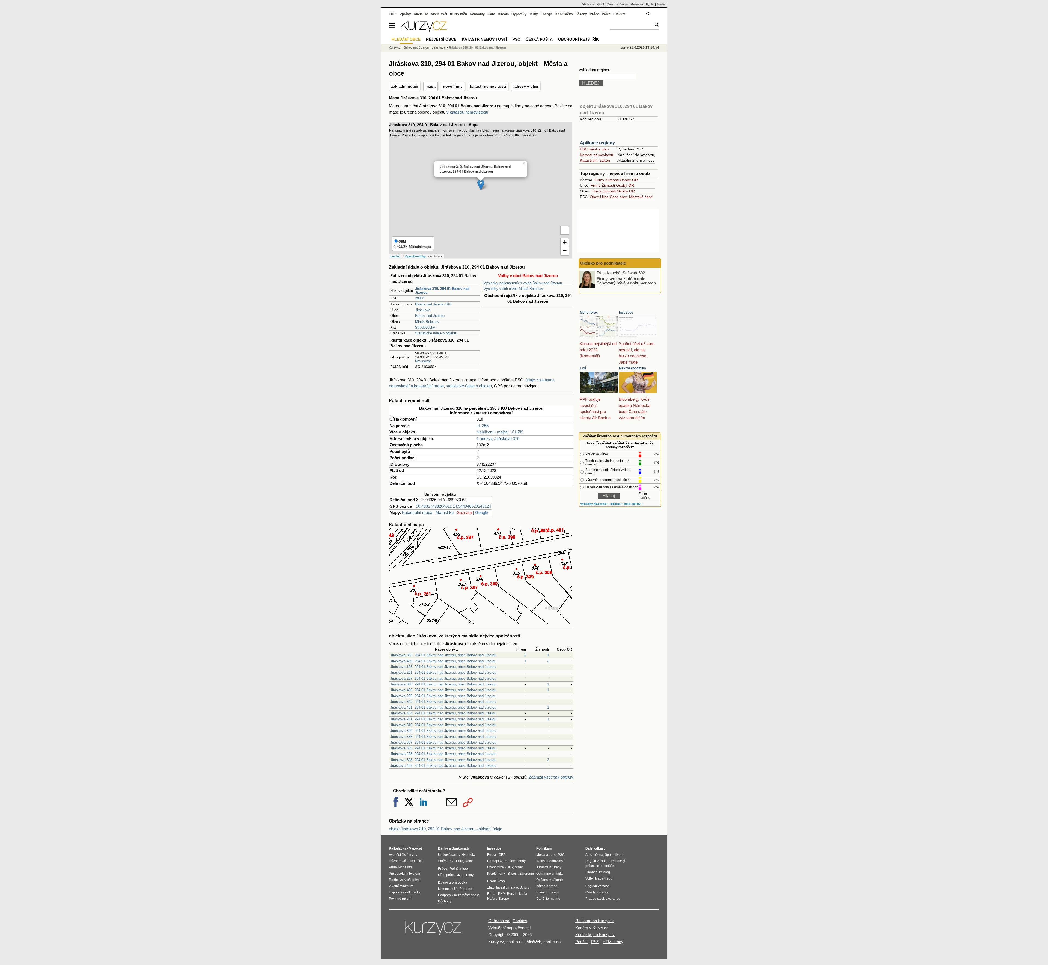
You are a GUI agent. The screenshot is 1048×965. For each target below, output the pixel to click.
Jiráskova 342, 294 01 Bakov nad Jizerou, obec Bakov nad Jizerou (443, 702)
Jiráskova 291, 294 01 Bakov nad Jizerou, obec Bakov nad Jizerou (443, 672)
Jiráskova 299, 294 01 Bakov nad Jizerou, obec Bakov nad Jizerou (443, 696)
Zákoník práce (546, 886)
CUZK (517, 432)
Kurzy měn (458, 14)
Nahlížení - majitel (492, 432)
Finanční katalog (597, 872)
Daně (540, 899)
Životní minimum (401, 886)
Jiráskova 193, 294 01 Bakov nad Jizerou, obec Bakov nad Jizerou (443, 667)
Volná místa (459, 869)
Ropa (491, 894)
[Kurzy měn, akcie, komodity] (433, 930)
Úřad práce (446, 875)
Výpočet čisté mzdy (403, 855)
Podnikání (544, 848)
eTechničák (605, 866)
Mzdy (519, 867)
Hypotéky (518, 14)
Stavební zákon (547, 892)
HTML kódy (613, 941)
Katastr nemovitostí (596, 155)
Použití (581, 941)
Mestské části (641, 197)
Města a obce (546, 855)
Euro (459, 861)
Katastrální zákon (595, 160)
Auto (588, 855)
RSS (595, 941)
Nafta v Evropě (498, 899)
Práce (594, 14)
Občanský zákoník (549, 880)
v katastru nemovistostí (467, 112)
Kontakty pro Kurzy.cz (595, 934)
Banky (443, 848)
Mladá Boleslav (427, 322)
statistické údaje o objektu (469, 386)
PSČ (516, 39)
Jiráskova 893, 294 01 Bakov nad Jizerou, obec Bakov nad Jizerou (443, 655)
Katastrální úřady (548, 867)
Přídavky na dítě (401, 867)
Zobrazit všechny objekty (551, 777)
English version (597, 886)
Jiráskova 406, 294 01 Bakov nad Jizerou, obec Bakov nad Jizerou (443, 690)
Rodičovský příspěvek (405, 880)
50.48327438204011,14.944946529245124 (453, 506)
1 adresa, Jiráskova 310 (498, 438)
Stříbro (524, 887)
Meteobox (637, 4)
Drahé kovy (496, 881)
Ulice (604, 197)
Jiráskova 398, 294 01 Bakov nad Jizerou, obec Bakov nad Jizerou (443, 760)
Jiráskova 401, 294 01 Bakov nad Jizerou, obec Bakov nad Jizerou (443, 707)
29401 (420, 298)
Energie (547, 14)
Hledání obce (406, 39)
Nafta (523, 894)
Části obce (619, 197)
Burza (491, 855)
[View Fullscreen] (565, 230)
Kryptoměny (496, 873)
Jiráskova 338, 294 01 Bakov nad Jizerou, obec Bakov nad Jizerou (443, 737)
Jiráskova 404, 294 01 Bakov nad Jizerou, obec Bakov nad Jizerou (443, 713)
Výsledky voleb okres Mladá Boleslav (513, 289)
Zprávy (405, 14)
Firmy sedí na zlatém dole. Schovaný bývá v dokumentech (626, 280)
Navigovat (423, 361)
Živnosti (612, 180)
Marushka (445, 512)
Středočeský (425, 327)
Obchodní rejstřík (593, 4)
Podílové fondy (515, 861)
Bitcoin (503, 14)
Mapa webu (603, 878)
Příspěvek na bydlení (404, 873)
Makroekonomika (632, 368)
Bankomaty (461, 848)
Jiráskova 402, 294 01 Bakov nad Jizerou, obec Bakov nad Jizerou (443, 766)
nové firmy (453, 86)
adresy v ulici (525, 86)
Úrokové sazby (449, 855)
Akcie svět (439, 14)
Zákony (581, 14)
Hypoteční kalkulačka (405, 892)
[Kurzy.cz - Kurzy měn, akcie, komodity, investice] (424, 30)
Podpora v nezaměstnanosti (459, 895)
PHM (501, 894)
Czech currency (597, 892)
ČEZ (502, 855)
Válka (606, 14)
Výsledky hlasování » (594, 503)
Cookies (520, 920)
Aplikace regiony (597, 143)
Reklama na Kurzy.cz (594, 920)
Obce (594, 197)
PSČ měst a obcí (594, 149)
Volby (589, 878)
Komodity (477, 14)
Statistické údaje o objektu (436, 333)
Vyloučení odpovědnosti (509, 927)
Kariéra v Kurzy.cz (591, 927)
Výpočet (415, 848)
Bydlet (650, 4)
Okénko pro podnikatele (603, 263)
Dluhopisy (494, 861)
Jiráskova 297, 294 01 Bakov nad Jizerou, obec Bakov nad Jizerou (443, 678)
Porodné (465, 889)
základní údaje (404, 86)
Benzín (512, 894)
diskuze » (616, 503)
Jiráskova (422, 310)
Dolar (469, 861)
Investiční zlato (507, 887)
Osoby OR (629, 180)
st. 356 (483, 425)
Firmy (599, 180)
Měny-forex (589, 312)
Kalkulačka (564, 14)
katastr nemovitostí (488, 86)
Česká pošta (539, 39)
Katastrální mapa (417, 512)
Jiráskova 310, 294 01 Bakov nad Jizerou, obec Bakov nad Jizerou (443, 725)
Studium (662, 4)
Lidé (583, 368)
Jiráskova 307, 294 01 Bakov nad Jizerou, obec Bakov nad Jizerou (443, 742)
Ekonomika (495, 867)
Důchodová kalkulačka (406, 861)
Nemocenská (448, 889)
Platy (470, 875)
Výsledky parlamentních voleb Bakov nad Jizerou (523, 283)
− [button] (565, 250)
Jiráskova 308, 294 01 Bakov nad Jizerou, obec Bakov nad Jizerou (443, 684)
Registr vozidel (596, 861)
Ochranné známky (549, 873)
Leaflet (395, 256)
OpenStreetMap (415, 256)
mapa (430, 86)
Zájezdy (612, 4)
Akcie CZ (421, 14)
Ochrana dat (499, 920)
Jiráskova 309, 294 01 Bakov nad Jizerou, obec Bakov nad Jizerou (443, 731)
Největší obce (441, 39)
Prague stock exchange (602, 899)
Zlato (491, 14)
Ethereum (526, 873)
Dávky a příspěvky (452, 882)
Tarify (533, 14)
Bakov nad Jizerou (430, 316)
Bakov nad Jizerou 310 (433, 304)
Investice (626, 312)
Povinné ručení (400, 899)
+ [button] (565, 242)
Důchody (444, 901)
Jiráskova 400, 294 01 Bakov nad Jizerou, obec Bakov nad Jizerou (443, 661)
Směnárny (445, 861)
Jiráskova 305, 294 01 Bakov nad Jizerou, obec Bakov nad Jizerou (443, 748)
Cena (599, 855)
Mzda (460, 875)
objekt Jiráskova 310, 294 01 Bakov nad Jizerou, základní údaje (445, 828)
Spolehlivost (614, 855)
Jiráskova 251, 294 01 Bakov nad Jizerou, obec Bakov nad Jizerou (443, 719)
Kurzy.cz (395, 47)
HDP (510, 867)
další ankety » (633, 503)
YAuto (624, 4)
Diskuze (619, 14)
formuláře (553, 899)
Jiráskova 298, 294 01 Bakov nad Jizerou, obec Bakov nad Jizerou (443, 754)
